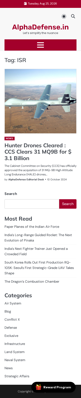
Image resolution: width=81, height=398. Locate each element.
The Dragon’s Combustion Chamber (31, 281)
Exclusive (11, 335)
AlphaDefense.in (40, 27)
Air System (12, 303)
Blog (7, 311)
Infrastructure (14, 344)
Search (10, 193)
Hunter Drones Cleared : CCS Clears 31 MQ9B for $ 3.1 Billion (37, 152)
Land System (14, 352)
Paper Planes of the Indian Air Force (31, 226)
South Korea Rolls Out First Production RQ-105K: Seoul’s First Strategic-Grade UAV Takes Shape (39, 267)
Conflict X (12, 319)
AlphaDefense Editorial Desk (26, 179)
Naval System (14, 360)
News (9, 138)
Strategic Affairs (16, 376)
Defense (10, 327)
